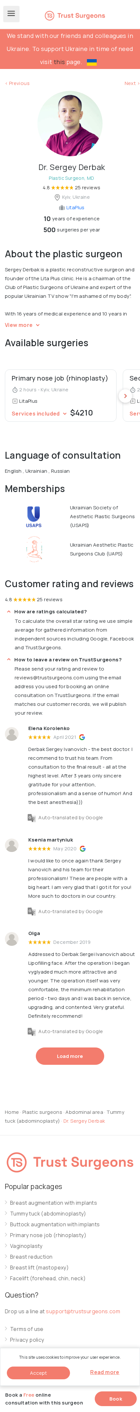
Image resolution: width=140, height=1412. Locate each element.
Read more (104, 1372)
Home (12, 1112)
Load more (70, 1056)
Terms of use (27, 1329)
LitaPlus (75, 207)
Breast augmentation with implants (53, 1202)
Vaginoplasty (26, 1246)
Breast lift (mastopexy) (39, 1267)
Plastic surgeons (42, 1112)
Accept (38, 1372)
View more (19, 325)
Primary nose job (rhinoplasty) (48, 1235)
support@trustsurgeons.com (83, 1311)
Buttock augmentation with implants (55, 1224)
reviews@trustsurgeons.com (49, 677)
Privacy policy (27, 1339)
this (59, 62)
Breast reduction (31, 1256)
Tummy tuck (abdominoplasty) (48, 1213)
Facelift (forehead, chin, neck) (48, 1278)
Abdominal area (84, 1112)
